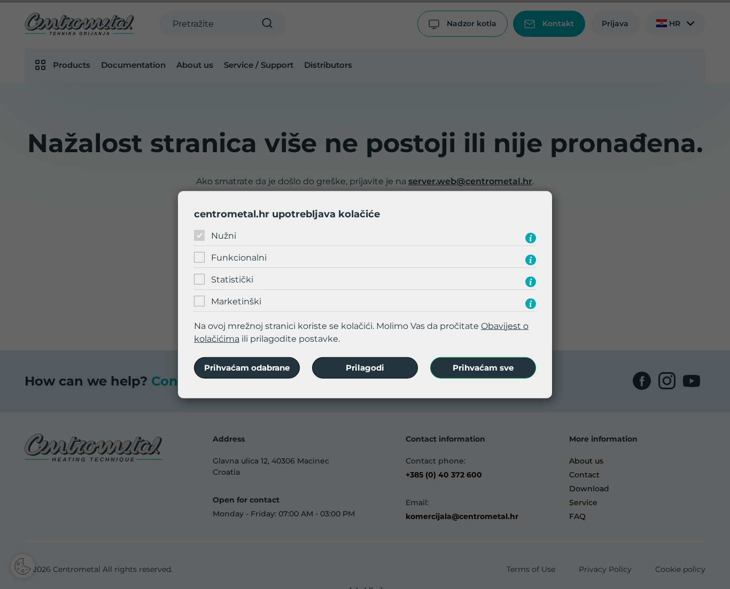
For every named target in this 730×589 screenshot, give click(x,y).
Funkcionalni (239, 258)
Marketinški (236, 301)
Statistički (232, 279)
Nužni (223, 236)
